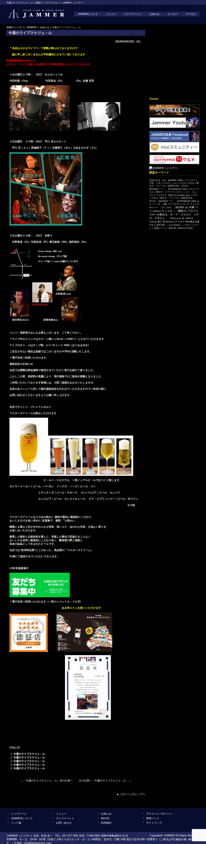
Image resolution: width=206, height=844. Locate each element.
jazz (188, 195)
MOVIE (105, 818)
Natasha (157, 211)
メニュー (111, 14)
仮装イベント (161, 228)
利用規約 (106, 822)
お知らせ (154, 14)
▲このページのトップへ (130, 794)
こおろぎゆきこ (174, 225)
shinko (180, 180)
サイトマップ (154, 822)
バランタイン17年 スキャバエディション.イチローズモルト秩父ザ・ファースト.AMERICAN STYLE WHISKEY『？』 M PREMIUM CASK (174, 184)
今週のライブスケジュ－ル (29, 753)
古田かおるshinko (176, 195)
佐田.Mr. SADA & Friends (181, 228)
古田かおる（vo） (158, 180)
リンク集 (16, 822)
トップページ (19, 813)
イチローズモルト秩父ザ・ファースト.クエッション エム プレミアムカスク (174, 192)
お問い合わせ (64, 822)
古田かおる (175, 218)
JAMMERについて (88, 14)
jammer (172, 180)
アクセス (191, 14)
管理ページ (152, 818)
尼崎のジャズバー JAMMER (21, 27)
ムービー (172, 14)
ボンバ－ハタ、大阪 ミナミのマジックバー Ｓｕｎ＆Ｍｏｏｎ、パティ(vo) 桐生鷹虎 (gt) (174, 204)
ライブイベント (132, 14)
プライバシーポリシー (159, 813)
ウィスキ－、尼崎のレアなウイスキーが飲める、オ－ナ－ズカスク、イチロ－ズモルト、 (174, 214)
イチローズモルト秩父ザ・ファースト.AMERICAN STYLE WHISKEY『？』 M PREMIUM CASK (173, 198)
